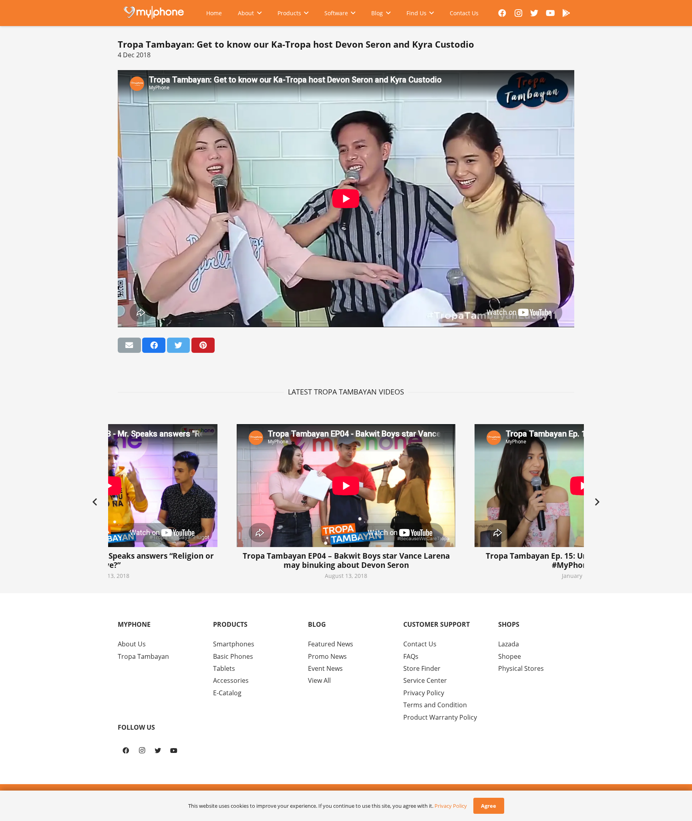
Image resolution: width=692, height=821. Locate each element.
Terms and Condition (435, 704)
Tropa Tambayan (143, 656)
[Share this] (153, 345)
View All (319, 680)
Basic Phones (233, 656)
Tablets (224, 668)
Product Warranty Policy (440, 717)
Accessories (231, 680)
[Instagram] (518, 13)
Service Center (425, 680)
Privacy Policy (423, 692)
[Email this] (129, 345)
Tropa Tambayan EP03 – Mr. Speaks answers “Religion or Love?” (108, 560)
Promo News (327, 656)
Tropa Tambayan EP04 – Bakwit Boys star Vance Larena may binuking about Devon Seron (346, 560)
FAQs (410, 656)
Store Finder (422, 668)
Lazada (508, 644)
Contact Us (420, 644)
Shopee (509, 656)
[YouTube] (550, 13)
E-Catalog (227, 692)
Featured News (330, 644)
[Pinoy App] (566, 13)
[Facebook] (502, 13)
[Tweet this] (178, 345)
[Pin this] (203, 345)
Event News (325, 668)
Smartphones (233, 644)
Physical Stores (521, 668)
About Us (132, 644)
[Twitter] (534, 13)
